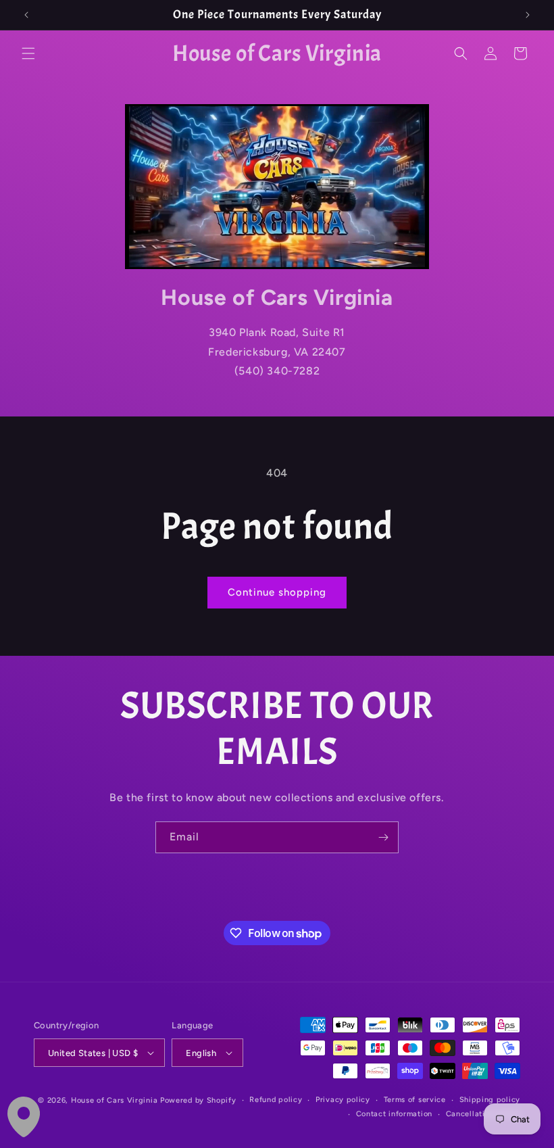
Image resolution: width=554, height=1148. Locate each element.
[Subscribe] (383, 837)
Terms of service (415, 1099)
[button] (28, 53)
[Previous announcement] (26, 15)
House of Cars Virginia (114, 1100)
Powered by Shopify (198, 1100)
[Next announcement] (528, 15)
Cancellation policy (483, 1113)
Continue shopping (277, 592)
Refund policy (275, 1099)
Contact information (394, 1113)
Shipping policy (490, 1099)
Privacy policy (343, 1099)
